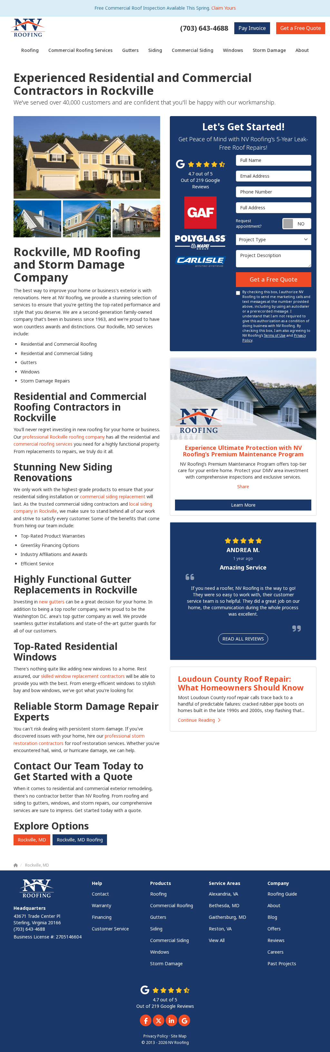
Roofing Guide (282, 894)
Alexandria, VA (223, 894)
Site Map (179, 1035)
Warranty (101, 905)
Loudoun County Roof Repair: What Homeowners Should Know (241, 682)
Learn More (243, 505)
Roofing (158, 894)
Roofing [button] (30, 50)
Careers (275, 952)
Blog (272, 917)
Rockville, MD (32, 840)
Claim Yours (223, 8)
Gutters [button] (130, 50)
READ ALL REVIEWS (243, 639)
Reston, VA (220, 929)
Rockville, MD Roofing (80, 840)
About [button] (302, 50)
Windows (159, 952)
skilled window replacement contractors (83, 676)
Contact (100, 894)
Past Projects (281, 963)
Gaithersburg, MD (227, 917)
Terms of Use (275, 335)
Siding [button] (155, 50)
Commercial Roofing (171, 905)
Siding (156, 929)
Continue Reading (196, 720)
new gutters (52, 602)
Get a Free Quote (273, 279)
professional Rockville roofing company (64, 437)
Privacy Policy (155, 1035)
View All (217, 940)
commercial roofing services (43, 444)
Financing (102, 917)
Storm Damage (166, 963)
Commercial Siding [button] (192, 50)
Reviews (276, 940)
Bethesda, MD (224, 905)
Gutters (158, 917)
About (273, 905)
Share (243, 486)
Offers (274, 929)
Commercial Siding (169, 940)
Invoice (252, 28)
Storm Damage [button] (269, 50)
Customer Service (110, 929)
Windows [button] (233, 50)
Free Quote (300, 28)
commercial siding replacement (112, 496)
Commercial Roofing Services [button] (80, 50)
